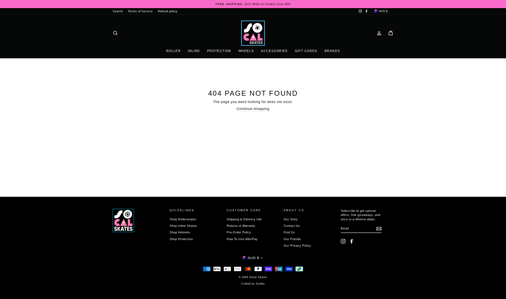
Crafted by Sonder (253, 283)
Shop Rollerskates (183, 219)
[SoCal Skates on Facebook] (351, 241)
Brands (332, 51)
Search (118, 11)
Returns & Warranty (241, 225)
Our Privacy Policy (297, 245)
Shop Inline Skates (183, 225)
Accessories (274, 51)
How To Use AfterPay (242, 239)
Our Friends (292, 239)
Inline (194, 51)
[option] (253, 4)
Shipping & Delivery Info (244, 219)
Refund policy (168, 11)
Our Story (291, 219)
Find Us (289, 232)
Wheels (246, 51)
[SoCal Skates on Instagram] (343, 241)
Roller (173, 51)
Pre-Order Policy (239, 232)
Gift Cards (306, 51)
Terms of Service (140, 11)
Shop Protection (181, 239)
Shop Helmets (180, 232)
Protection (219, 51)
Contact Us (292, 225)
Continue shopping (253, 109)
